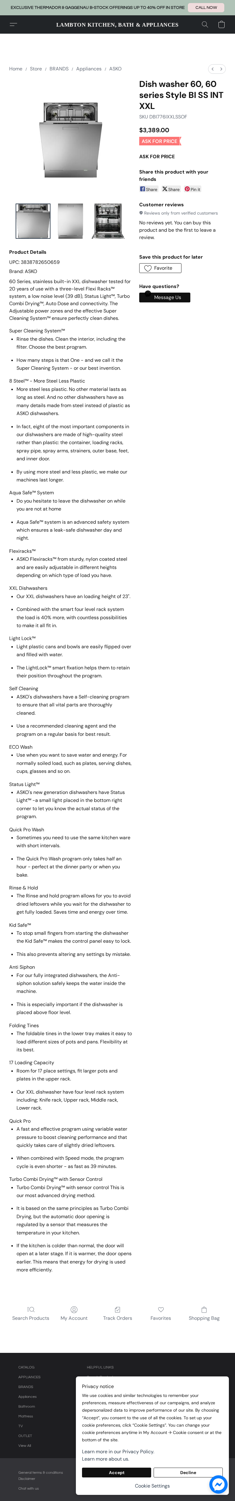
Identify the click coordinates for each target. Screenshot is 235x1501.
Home (15, 69)
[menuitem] (212, 69)
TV (20, 1426)
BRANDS (59, 69)
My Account (74, 1318)
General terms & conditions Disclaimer (40, 1476)
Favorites (161, 1318)
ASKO (115, 69)
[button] (206, 7)
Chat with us (28, 1489)
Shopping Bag (204, 1318)
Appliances (89, 69)
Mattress (25, 1416)
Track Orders (117, 1318)
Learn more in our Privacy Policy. (118, 1451)
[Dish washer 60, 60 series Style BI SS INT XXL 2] (108, 221)
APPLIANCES (29, 1377)
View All (24, 1446)
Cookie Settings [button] (152, 1486)
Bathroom (26, 1407)
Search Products (30, 1318)
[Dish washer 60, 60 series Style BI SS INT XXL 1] (70, 221)
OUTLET (25, 1436)
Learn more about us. (105, 1459)
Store (36, 69)
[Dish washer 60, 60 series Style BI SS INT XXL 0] (33, 221)
